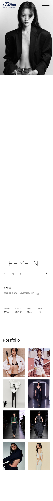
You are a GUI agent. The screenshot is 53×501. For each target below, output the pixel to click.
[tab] (12, 293)
